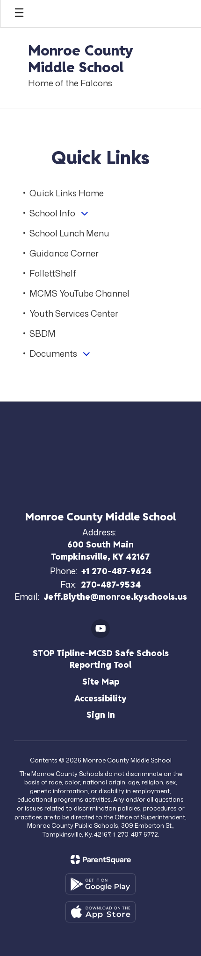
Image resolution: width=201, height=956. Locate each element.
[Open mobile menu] (19, 13)
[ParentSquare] (100, 859)
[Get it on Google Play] (100, 883)
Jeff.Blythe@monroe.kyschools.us (115, 596)
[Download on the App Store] (100, 911)
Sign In (100, 714)
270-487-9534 (111, 584)
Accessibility (100, 698)
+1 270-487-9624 (116, 571)
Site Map (100, 681)
